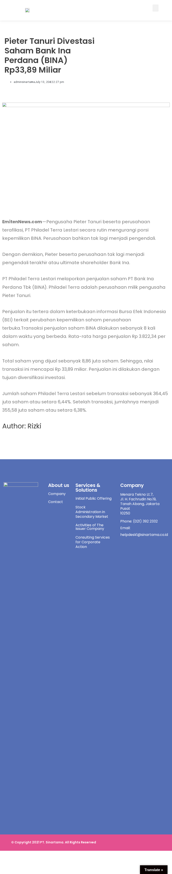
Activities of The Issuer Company (89, 526)
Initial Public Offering (93, 498)
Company (57, 493)
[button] (156, 8)
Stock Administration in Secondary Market (91, 512)
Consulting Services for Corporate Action (92, 542)
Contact (55, 501)
